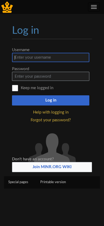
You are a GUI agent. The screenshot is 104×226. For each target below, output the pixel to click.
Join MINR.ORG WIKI (52, 167)
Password (20, 69)
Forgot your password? (51, 120)
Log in (50, 100)
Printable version (53, 182)
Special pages (18, 182)
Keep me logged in (37, 88)
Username (21, 50)
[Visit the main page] (7, 6)
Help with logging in (51, 112)
